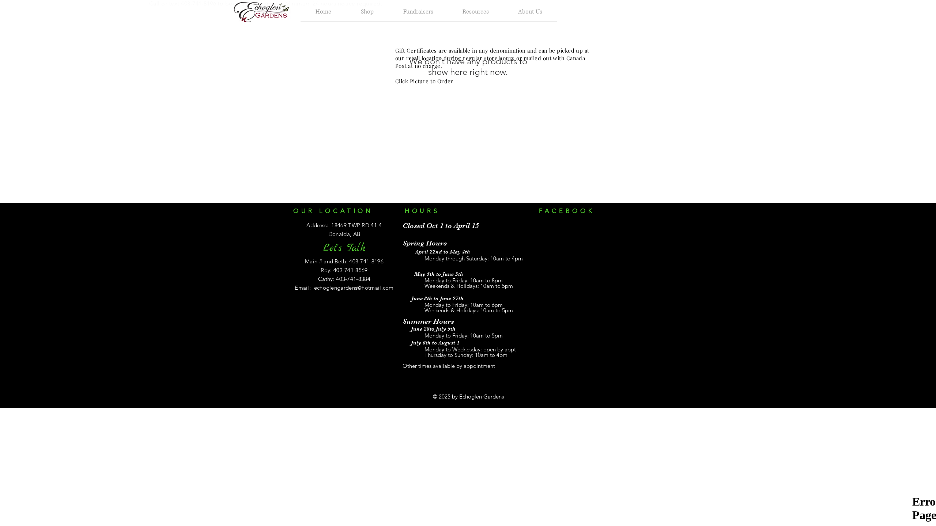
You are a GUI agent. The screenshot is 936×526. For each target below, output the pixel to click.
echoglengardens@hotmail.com (354, 287)
